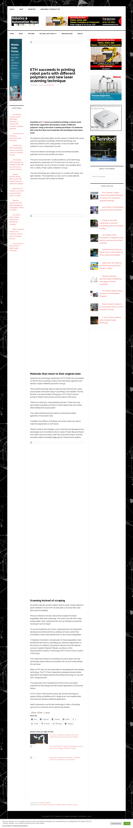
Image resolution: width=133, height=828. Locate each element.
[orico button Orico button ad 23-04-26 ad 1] (106, 130)
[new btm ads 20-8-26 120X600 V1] (15, 100)
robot (64, 804)
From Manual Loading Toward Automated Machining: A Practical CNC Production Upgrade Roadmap (16, 121)
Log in (89, 816)
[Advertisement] (57, 103)
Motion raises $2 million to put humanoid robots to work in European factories (16, 233)
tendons (69, 804)
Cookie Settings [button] (116, 823)
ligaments (50, 804)
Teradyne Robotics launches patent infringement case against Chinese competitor (16, 205)
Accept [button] (127, 823)
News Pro (58, 816)
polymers (58, 804)
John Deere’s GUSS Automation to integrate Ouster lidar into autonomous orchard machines (16, 164)
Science (47, 803)
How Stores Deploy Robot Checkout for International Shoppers (14, 219)
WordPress (82, 816)
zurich (75, 804)
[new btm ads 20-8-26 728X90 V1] (83, 25)
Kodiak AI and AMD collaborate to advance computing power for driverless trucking (16, 150)
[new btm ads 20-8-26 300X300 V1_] (106, 69)
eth (40, 804)
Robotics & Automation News (25, 21)
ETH (42, 122)
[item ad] (106, 99)
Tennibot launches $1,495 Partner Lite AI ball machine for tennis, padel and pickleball (16, 178)
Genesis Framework (71, 816)
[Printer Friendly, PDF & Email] (40, 712)
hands (44, 804)
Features (42, 803)
